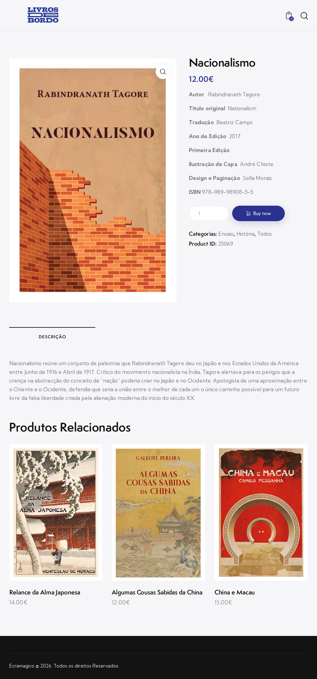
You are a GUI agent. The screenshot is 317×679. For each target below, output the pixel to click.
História (245, 233)
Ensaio (226, 233)
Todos (264, 233)
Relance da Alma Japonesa (44, 592)
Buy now (262, 213)
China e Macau (235, 592)
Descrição (52, 337)
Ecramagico (21, 666)
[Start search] (304, 16)
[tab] (52, 336)
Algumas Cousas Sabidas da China (157, 592)
